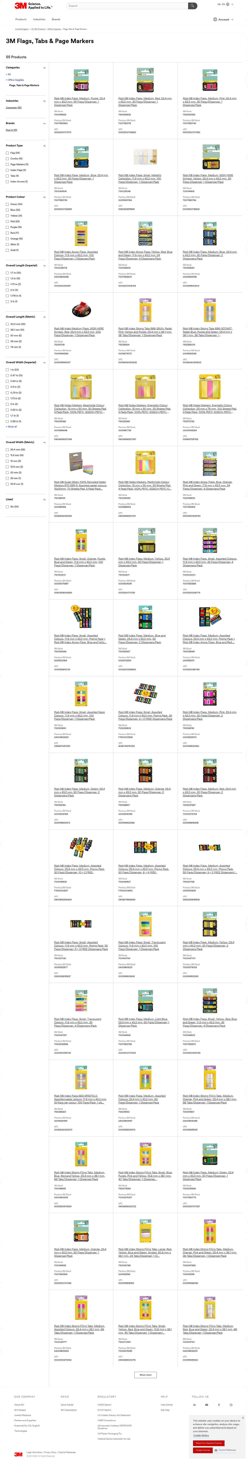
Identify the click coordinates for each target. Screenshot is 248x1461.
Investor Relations (22, 1415)
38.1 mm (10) (17, 330)
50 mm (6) (16, 336)
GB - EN (221, 5)
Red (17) (14, 233)
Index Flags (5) (18, 170)
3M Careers (20, 1410)
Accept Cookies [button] (203, 1450)
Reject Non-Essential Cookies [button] (209, 1443)
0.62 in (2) (15, 410)
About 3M (19, 1405)
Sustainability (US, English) (27, 1426)
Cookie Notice (201, 1435)
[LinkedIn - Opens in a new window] (194, 1404)
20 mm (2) (15, 472)
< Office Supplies (15, 80)
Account (224, 19)
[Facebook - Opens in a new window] (219, 1404)
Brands (56, 19)
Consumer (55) (14, 108)
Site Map (165, 1410)
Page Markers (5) (19, 164)
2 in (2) (14, 404)
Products (21, 19)
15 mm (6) (15, 461)
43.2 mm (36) (17, 324)
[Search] (192, 6)
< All (8, 74)
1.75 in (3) (15, 284)
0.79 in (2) (15, 393)
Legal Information (34, 1453)
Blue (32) (15, 210)
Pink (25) (15, 221)
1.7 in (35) (15, 273)
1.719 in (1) (15, 296)
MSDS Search (104, 1405)
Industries (39, 19)
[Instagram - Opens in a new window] (231, 1404)
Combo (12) (16, 159)
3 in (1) (13, 301)
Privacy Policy (50, 1453)
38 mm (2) (16, 341)
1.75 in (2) (15, 398)
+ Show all (11, 427)
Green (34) (16, 204)
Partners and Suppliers (25, 1420)
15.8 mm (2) (16, 467)
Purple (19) (16, 227)
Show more (145, 1375)
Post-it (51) (11, 130)
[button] (225, 1450)
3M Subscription (69, 1410)
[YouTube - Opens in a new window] (206, 1404)
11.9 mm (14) (16, 455)
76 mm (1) (15, 347)
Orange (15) (16, 239)
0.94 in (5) (16, 381)
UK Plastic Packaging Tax (110, 1434)
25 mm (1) (15, 478)
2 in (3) (14, 290)
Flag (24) (15, 153)
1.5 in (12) (15, 278)
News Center (67, 1405)
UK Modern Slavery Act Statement (114, 1415)
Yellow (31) (16, 216)
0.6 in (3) (15, 387)
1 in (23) (14, 370)
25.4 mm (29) (17, 449)
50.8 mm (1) (16, 484)
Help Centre (167, 1405)
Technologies (20, 1431)
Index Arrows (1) (18, 182)
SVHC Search (104, 1410)
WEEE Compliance (107, 1420)
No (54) (14, 507)
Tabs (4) (14, 176)
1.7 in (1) (14, 416)
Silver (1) (14, 244)
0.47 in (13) (16, 375)
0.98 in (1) (15, 421)
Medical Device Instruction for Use (114, 1439)
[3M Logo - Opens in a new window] (34, 6)
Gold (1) (14, 250)
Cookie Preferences (67, 1453)
